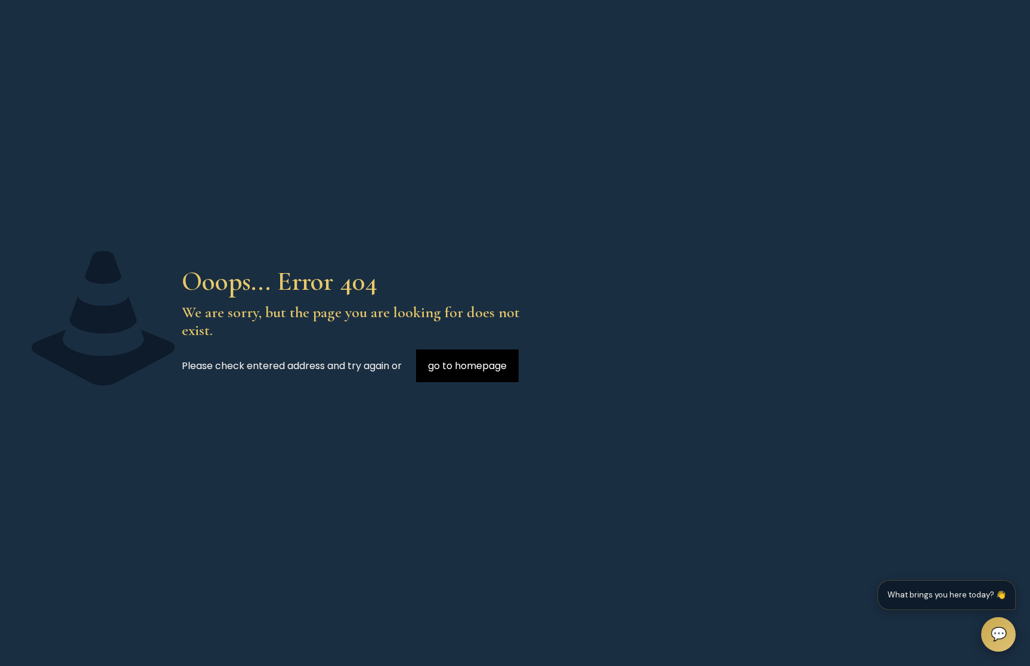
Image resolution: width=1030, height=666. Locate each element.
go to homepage (467, 366)
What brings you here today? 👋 (947, 595)
